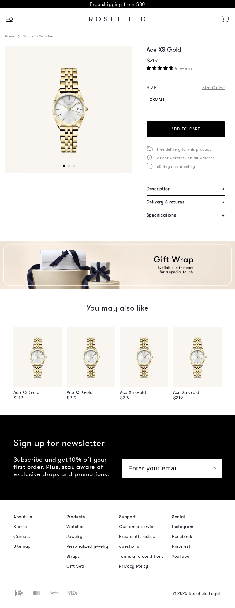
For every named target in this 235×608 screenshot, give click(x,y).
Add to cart (185, 129)
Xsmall (157, 100)
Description (186, 189)
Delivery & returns (186, 202)
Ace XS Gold (26, 392)
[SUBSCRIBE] (215, 468)
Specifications (186, 215)
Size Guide (213, 87)
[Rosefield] (117, 19)
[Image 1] (68, 109)
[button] (10, 19)
